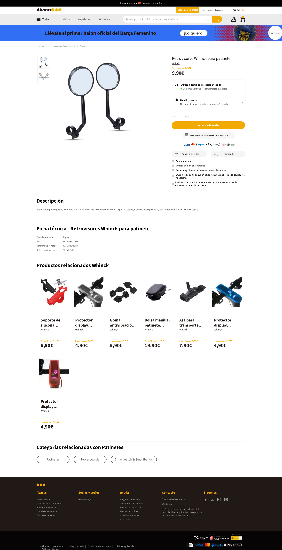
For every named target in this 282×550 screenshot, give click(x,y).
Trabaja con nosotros (47, 511)
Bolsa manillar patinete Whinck (157, 325)
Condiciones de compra (131, 503)
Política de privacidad (130, 507)
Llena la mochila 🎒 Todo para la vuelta (141, 3)
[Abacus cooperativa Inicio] (50, 11)
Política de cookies (129, 511)
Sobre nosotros (44, 499)
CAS (243, 10)
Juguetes (104, 19)
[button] (233, 20)
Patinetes (83, 46)
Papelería (84, 19)
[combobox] (157, 19)
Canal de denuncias (129, 515)
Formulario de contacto (173, 499)
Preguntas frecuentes (130, 499)
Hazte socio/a (84, 499)
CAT (239, 10)
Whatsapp (167, 504)
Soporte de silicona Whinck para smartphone (52, 327)
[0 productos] (242, 21)
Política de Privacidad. (177, 515)
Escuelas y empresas (188, 10)
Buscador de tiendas (46, 507)
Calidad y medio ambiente (49, 503)
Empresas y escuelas (46, 515)
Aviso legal (125, 519)
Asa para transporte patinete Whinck (189, 327)
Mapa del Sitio (77, 546)
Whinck (176, 63)
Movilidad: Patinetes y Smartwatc (63, 46)
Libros (66, 19)
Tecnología (41, 46)
